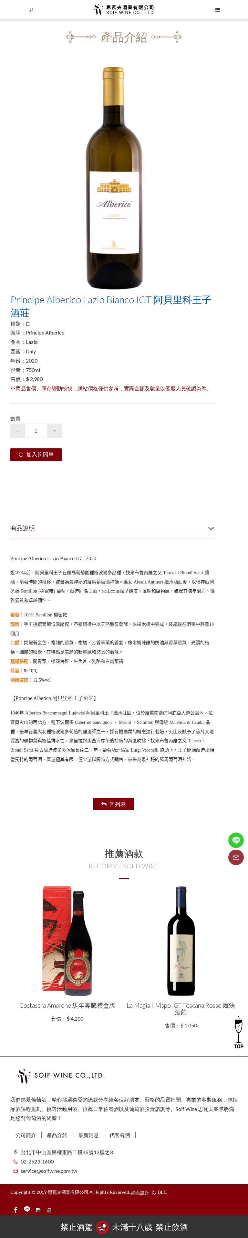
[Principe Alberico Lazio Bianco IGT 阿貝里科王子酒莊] (113, 179)
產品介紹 (57, 1135)
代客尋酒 (119, 1135)
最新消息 (88, 1135)
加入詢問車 (40, 454)
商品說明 (22, 528)
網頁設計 (140, 1192)
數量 (15, 418)
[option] (113, 179)
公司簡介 (26, 1135)
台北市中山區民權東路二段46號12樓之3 (67, 1152)
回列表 (117, 804)
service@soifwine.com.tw (49, 1171)
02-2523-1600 (37, 1161)
